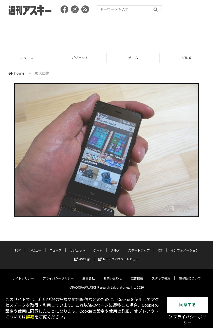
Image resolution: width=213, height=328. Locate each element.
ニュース (55, 250)
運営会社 (88, 278)
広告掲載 (137, 278)
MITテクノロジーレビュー (121, 259)
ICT (160, 250)
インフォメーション (185, 250)
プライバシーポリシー (58, 278)
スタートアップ (186, 57)
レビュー (35, 250)
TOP (18, 250)
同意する (187, 304)
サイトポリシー (23, 278)
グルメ (133, 57)
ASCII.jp (84, 259)
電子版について (190, 278)
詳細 (30, 317)
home (19, 73)
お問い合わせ (112, 278)
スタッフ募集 (161, 278)
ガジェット (26, 57)
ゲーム (80, 57)
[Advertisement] (106, 32)
